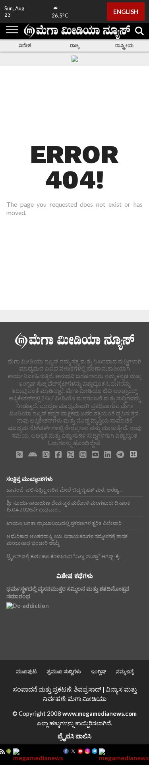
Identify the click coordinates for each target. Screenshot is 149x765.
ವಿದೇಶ (25, 45)
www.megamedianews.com (99, 713)
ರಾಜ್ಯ (74, 45)
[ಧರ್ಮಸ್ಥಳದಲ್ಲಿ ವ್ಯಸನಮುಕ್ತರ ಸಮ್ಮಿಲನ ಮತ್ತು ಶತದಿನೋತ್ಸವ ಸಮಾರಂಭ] (27, 623)
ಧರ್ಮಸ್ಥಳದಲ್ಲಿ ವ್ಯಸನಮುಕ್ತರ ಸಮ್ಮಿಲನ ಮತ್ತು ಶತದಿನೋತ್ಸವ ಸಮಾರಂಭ (67, 592)
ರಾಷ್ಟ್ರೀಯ (124, 45)
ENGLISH (125, 11)
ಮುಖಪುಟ (26, 671)
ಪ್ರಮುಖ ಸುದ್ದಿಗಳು (63, 671)
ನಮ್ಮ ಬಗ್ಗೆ (125, 671)
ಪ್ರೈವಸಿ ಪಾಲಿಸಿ (74, 736)
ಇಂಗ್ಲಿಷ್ (98, 671)
